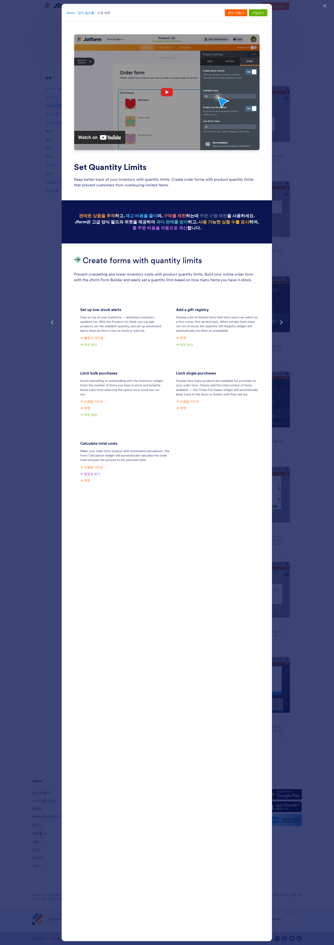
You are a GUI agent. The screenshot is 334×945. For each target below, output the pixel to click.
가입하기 (258, 13)
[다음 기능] (281, 322)
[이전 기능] (52, 322)
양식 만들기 (236, 13)
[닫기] (324, 6)
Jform (70, 13)
